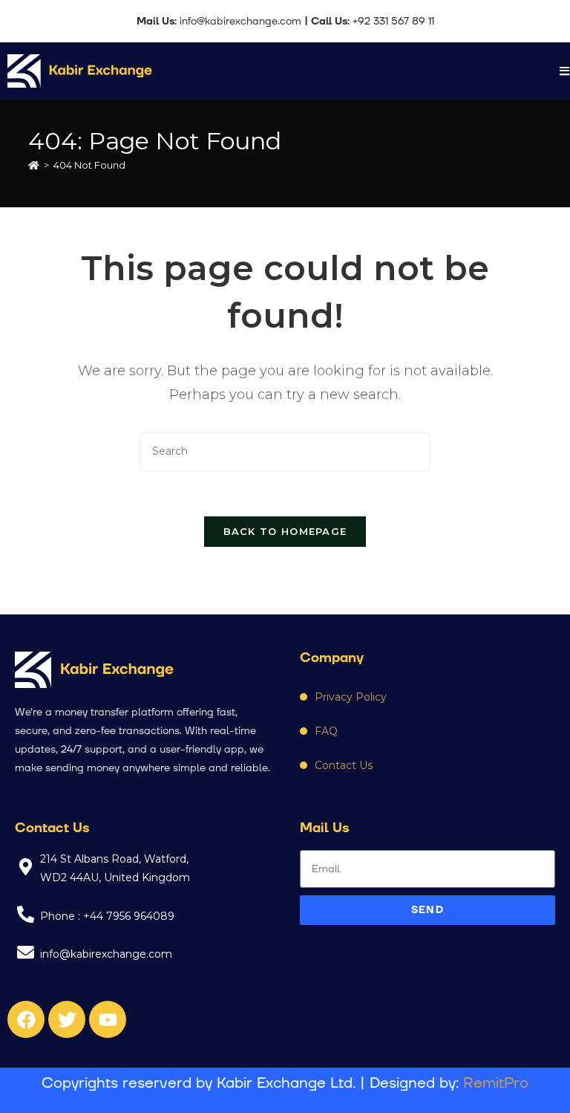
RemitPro (495, 1083)
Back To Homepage (285, 531)
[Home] (33, 165)
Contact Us (344, 765)
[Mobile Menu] (565, 71)
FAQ (326, 731)
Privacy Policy (351, 697)
